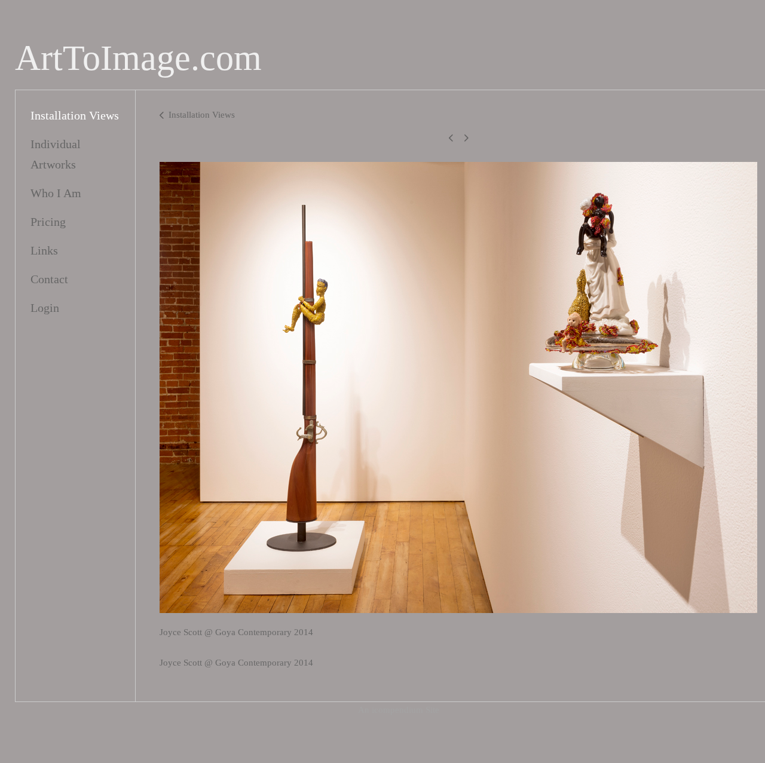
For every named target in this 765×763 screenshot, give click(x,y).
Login (44, 307)
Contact (49, 279)
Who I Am (55, 193)
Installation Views (74, 115)
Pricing (48, 221)
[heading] (138, 58)
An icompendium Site (398, 710)
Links (44, 250)
